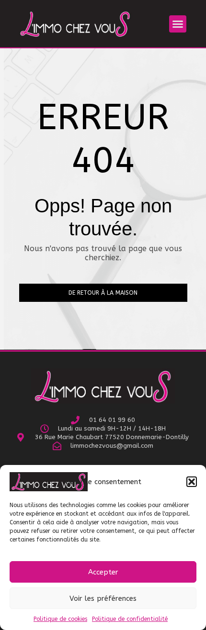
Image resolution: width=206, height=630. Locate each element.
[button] (191, 481)
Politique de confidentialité (130, 619)
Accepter (103, 572)
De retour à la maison (103, 292)
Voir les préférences (103, 598)
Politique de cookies (60, 619)
